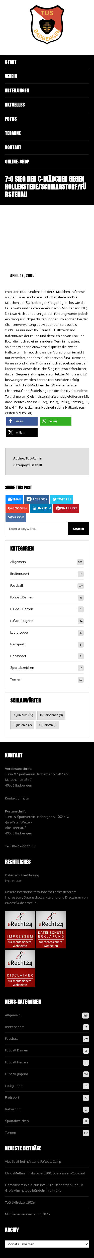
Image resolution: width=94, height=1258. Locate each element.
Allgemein (18, 562)
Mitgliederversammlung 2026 (27, 1214)
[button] (22, 421)
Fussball (35, 465)
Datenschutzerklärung (22, 875)
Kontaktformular (17, 798)
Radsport (17, 644)
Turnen (15, 679)
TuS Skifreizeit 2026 (20, 1202)
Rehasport (18, 656)
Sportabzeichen (22, 668)
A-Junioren (23, 715)
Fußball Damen (21, 597)
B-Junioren (23, 725)
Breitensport (19, 573)
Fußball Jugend (21, 621)
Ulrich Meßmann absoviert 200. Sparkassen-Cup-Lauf (45, 1173)
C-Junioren (48, 725)
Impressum (13, 881)
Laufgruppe (19, 632)
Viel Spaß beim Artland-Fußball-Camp (33, 1161)
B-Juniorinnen (51, 715)
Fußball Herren (21, 609)
